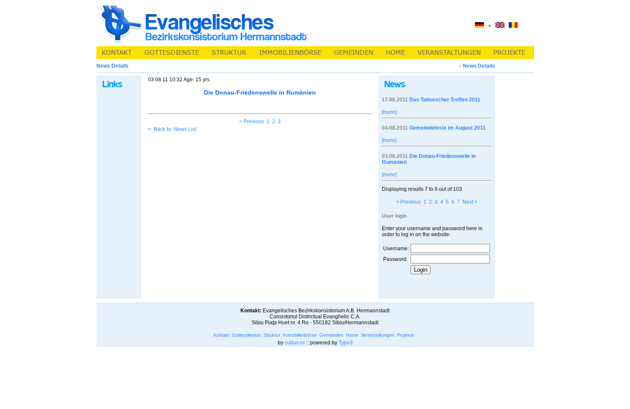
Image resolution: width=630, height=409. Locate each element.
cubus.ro (295, 343)
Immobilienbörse (300, 335)
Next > (469, 202)
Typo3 (346, 343)
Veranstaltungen (377, 335)
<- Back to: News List (172, 129)
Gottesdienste (246, 335)
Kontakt (221, 335)
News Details (479, 66)
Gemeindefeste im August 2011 (447, 128)
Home (352, 335)
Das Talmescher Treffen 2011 (444, 100)
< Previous (251, 121)
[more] (389, 112)
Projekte (405, 335)
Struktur (272, 335)
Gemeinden (331, 335)
